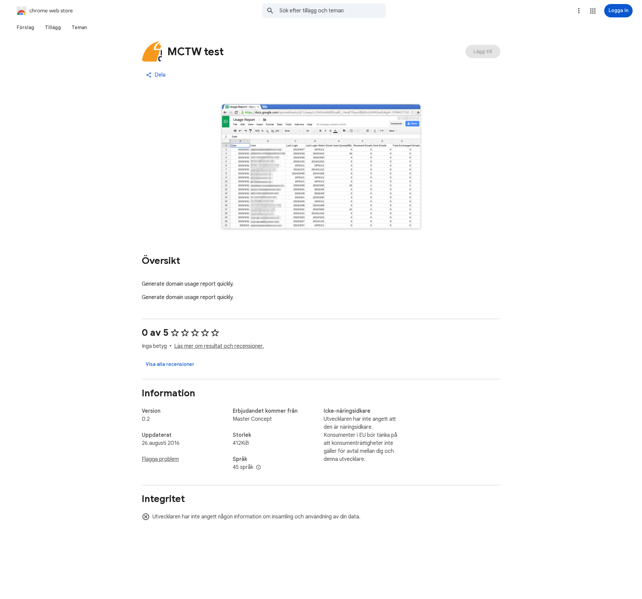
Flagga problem (160, 459)
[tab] (25, 27)
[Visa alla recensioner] (170, 364)
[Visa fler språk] (258, 468)
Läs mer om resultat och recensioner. (219, 346)
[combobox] (333, 11)
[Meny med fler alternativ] (578, 10)
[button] (593, 11)
